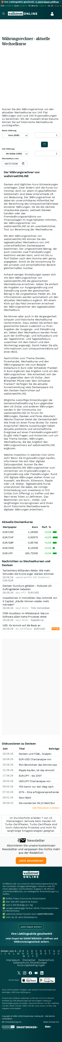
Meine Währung (9, 130)
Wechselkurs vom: (10, 158)
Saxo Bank (25, 797)
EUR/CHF (8, 537)
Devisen (46, 210)
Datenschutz (46, 960)
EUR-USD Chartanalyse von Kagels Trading (35, 761)
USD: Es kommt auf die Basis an (22, 625)
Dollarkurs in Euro (15, 367)
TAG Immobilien (40, 608)
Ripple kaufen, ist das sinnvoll (36, 770)
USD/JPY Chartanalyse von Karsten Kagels (35, 783)
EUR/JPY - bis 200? (30, 775)
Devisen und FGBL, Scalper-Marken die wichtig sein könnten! (38, 755)
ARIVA (23, 992)
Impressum (13, 960)
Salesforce (37, 620)
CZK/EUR (8, 580)
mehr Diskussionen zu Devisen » (46, 808)
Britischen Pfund (14, 380)
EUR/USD (8, 532)
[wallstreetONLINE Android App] (47, 982)
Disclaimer (29, 960)
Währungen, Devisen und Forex (23, 416)
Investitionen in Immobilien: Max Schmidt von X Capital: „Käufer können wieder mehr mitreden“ (30, 601)
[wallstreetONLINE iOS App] (29, 982)
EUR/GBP (8, 542)
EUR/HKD (8, 547)
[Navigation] (3, 14)
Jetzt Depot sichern (31, 926)
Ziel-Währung (8, 149)
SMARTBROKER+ (45, 914)
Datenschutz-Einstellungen (30, 962)
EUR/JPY (8, 553)
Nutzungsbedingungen (31, 965)
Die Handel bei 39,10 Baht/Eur (37, 803)
